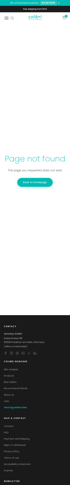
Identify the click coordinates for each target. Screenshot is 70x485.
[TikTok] (29, 353)
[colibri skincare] (35, 18)
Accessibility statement (17, 464)
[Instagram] (11, 353)
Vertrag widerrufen (15, 407)
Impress (8, 470)
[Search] (12, 18)
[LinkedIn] (34, 353)
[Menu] (6, 18)
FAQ (6, 432)
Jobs (6, 401)
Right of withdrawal (15, 445)
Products (9, 375)
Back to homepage (35, 182)
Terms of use (11, 457)
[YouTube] (23, 353)
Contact (9, 426)
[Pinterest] (17, 353)
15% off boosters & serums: (24, 3)
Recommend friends (15, 388)
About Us (9, 394)
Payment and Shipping (17, 438)
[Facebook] (5, 353)
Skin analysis (11, 369)
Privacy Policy (11, 451)
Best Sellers (10, 382)
